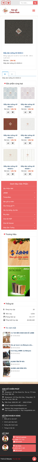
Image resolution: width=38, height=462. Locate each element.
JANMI (5, 193)
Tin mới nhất (10, 327)
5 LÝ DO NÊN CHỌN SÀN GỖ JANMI (22, 333)
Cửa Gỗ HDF (7, 219)
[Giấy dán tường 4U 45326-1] (28, 155)
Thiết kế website (20, 437)
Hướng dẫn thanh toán (11, 425)
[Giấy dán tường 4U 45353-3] (19, 31)
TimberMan (7, 197)
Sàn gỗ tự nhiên (8, 201)
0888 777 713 (19, 439)
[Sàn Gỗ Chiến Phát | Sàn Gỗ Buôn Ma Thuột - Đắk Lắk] (5, 10)
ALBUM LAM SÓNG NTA (18, 368)
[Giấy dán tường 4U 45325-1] (28, 124)
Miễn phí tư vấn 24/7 (10, 419)
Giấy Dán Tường (8, 227)
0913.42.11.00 (20, 448)
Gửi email (18, 441)
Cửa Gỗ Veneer (8, 223)
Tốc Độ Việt (16, 459)
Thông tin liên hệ (9, 428)
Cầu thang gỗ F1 (9, 206)
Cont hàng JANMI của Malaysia (21, 351)
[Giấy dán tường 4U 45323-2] (28, 93)
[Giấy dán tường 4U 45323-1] (10, 93)
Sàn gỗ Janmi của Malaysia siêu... (22, 345)
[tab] (5, 74)
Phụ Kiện (6, 214)
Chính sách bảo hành (10, 422)
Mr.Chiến (18, 446)
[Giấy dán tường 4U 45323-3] (10, 124)
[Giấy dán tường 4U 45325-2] (10, 155)
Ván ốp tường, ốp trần (10, 210)
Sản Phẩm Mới (8, 188)
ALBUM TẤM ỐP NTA (17, 361)
